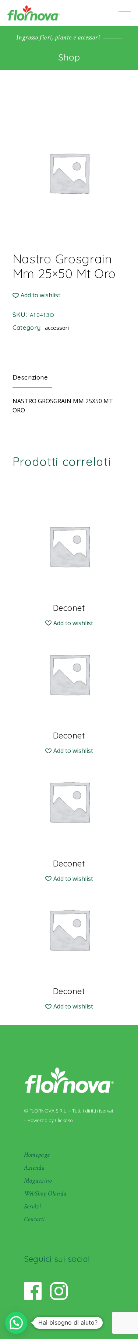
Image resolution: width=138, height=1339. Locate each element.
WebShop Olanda (45, 1193)
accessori (57, 327)
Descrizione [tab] (30, 377)
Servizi (32, 1206)
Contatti (34, 1219)
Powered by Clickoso (50, 1120)
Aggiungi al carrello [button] (69, 607)
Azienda (34, 1167)
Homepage (37, 1155)
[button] (36, 295)
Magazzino (38, 1180)
